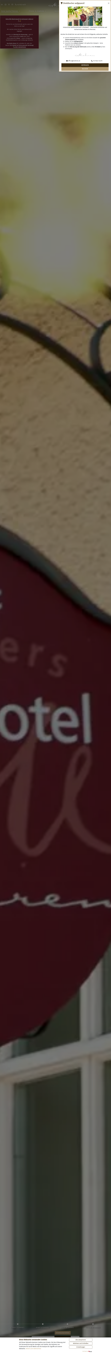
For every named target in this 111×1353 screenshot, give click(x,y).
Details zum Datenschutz (33, 1348)
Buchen (85, 69)
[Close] (108, 3)
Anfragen (85, 65)
